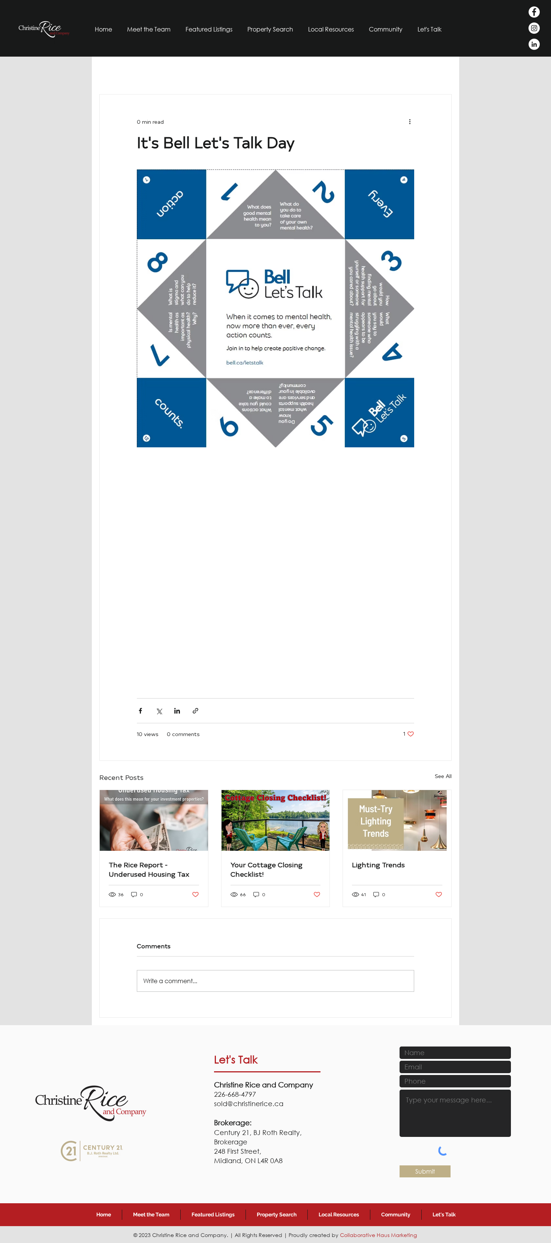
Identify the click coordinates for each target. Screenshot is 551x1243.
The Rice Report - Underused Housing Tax (149, 869)
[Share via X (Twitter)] (158, 710)
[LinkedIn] (534, 44)
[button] (386, 29)
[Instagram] (534, 28)
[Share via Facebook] (140, 710)
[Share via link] (195, 710)
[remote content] (275, 569)
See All (443, 776)
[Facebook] (534, 12)
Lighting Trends (378, 864)
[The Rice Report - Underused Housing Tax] (154, 820)
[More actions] (409, 121)
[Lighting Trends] (397, 820)
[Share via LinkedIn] (177, 710)
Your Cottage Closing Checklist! (266, 869)
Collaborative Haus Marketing (378, 1235)
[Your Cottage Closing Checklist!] (276, 820)
